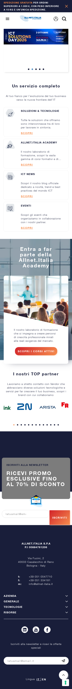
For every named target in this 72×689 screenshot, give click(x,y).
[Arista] (47, 407)
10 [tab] (47, 425)
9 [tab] (43, 425)
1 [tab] (28, 69)
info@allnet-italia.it (41, 583)
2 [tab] (32, 69)
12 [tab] (54, 425)
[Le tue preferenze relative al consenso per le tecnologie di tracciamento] (65, 682)
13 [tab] (58, 425)
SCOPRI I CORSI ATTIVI (36, 351)
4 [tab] (40, 69)
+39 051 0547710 (40, 576)
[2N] (24, 406)
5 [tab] (43, 69)
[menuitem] (56, 19)
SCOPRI (27, 133)
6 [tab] (32, 425)
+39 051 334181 (40, 580)
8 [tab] (40, 425)
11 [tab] (51, 425)
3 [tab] (36, 69)
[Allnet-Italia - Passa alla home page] (30, 20)
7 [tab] (36, 425)
